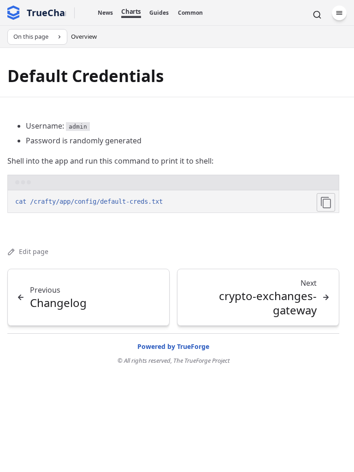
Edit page (33, 251)
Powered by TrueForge (173, 346)
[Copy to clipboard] (326, 202)
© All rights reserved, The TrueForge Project (174, 360)
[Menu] (339, 13)
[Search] (317, 15)
